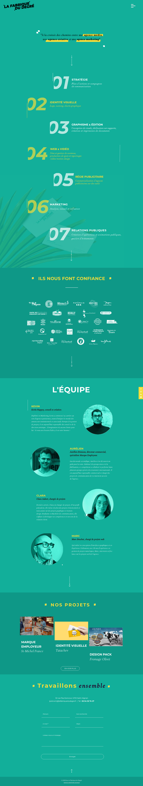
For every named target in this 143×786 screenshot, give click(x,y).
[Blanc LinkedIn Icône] (141, 394)
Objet (78, 724)
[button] (133, 6)
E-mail (45, 724)
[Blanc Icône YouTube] (141, 397)
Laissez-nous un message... (52, 735)
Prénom (45, 714)
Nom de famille (81, 714)
